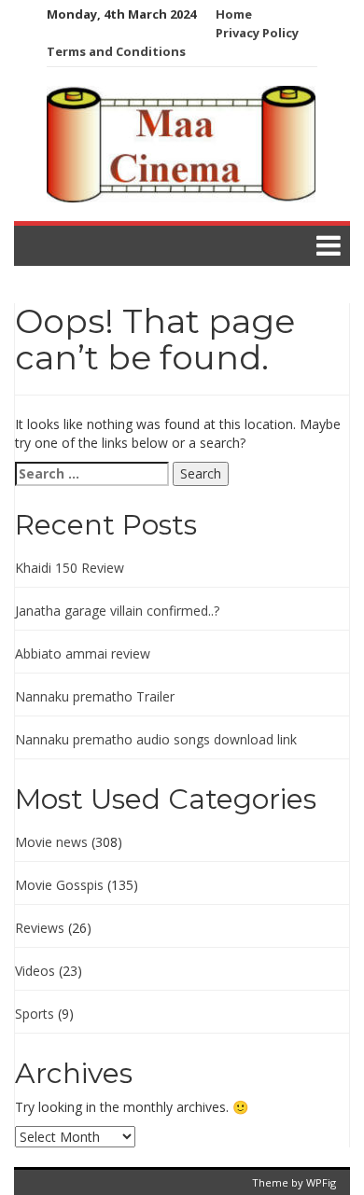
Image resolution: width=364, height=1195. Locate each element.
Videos (35, 971)
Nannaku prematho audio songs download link (156, 739)
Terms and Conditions (116, 51)
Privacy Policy (257, 32)
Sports (34, 1013)
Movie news (51, 842)
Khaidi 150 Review (69, 568)
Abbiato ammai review (82, 653)
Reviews (39, 928)
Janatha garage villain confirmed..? (117, 610)
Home (234, 14)
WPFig (321, 1182)
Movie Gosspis (59, 885)
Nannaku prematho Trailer (95, 696)
